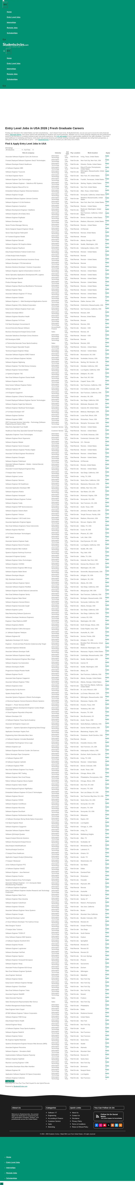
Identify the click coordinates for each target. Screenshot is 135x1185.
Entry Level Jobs (13, 17)
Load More (10, 1081)
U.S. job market (62, 136)
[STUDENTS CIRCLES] (12, 1)
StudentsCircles (43, 139)
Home (9, 12)
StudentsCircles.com (20, 1086)
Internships (11, 22)
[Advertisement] (58, 106)
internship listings (15, 134)
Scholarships (12, 33)
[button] (4, 40)
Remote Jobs (12, 28)
